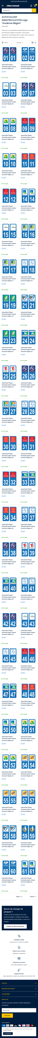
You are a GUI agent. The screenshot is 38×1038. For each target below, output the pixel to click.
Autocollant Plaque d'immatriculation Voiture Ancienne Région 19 (9, 314)
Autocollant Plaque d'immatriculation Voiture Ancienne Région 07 (28, 102)
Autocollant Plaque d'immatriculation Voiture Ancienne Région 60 (9, 880)
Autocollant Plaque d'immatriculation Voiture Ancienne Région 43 (28, 632)
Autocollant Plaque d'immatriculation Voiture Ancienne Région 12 (9, 208)
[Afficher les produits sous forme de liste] (35, 42)
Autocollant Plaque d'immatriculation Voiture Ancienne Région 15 (9, 243)
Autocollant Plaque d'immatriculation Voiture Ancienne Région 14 (28, 208)
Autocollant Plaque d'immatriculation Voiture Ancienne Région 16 (28, 243)
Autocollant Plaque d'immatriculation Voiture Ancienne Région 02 (28, 66)
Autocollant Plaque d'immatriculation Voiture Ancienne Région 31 (28, 455)
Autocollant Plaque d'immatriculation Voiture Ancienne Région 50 (9, 738)
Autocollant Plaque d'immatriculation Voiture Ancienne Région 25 (9, 384)
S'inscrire (7, 1015)
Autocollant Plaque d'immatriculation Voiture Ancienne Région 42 (9, 632)
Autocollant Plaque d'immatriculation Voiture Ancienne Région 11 (28, 172)
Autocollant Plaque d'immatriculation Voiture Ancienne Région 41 (28, 597)
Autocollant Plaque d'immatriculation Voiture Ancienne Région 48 (28, 703)
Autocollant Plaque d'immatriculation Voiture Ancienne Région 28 (28, 420)
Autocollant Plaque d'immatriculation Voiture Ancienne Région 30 (9, 455)
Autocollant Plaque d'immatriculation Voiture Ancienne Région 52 (9, 773)
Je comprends (8, 1033)
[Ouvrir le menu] (3, 5)
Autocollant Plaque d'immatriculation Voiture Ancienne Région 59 (28, 844)
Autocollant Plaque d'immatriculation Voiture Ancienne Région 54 (28, 773)
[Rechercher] (34, 10)
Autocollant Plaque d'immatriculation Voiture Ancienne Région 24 (28, 349)
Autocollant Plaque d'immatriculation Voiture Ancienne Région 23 (9, 349)
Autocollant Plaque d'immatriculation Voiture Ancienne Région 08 (9, 137)
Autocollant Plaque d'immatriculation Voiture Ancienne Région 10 (9, 172)
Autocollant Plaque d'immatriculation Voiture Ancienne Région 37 (28, 526)
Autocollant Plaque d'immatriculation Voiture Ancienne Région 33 (28, 491)
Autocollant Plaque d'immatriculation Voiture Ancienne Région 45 (9, 667)
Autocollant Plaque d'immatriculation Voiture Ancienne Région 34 (9, 526)
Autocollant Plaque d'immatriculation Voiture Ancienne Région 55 (9, 809)
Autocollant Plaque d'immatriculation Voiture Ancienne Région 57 (28, 809)
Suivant (32, 896)
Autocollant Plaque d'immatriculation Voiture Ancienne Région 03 (9, 102)
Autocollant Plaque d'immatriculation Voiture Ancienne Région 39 (28, 561)
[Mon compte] (31, 6)
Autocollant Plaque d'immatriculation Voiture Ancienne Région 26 (28, 384)
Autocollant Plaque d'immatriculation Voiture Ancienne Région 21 (28, 314)
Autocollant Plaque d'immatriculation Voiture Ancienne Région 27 (9, 420)
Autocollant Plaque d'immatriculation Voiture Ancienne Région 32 (9, 491)
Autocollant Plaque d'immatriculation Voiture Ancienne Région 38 (9, 561)
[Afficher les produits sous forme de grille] (32, 42)
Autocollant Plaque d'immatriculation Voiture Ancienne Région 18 (28, 278)
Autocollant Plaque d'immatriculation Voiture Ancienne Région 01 (9, 66)
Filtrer (6, 42)
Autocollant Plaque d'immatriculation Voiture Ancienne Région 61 (28, 880)
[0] (35, 6)
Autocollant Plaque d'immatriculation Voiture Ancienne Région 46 (28, 667)
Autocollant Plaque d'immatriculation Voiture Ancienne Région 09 (28, 137)
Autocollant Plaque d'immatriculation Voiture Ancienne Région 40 (9, 597)
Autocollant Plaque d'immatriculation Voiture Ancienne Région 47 (9, 703)
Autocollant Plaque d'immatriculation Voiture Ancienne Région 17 (9, 278)
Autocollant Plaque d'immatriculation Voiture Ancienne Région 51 (28, 738)
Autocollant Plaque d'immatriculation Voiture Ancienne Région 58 (9, 844)
